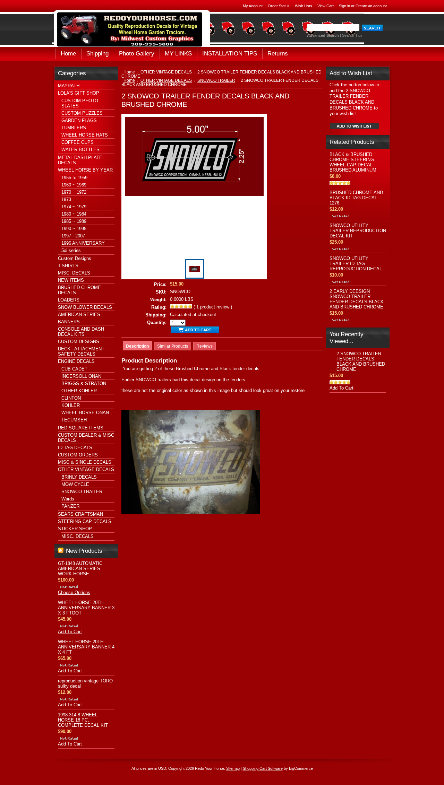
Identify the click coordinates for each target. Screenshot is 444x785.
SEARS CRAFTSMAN (80, 514)
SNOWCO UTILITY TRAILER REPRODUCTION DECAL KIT (358, 230)
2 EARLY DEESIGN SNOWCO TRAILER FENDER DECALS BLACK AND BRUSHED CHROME (357, 299)
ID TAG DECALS (75, 447)
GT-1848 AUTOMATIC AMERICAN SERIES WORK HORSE (80, 568)
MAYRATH (68, 85)
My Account (253, 6)
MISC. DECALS (74, 273)
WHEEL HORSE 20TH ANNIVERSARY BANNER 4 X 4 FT (86, 647)
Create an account (371, 6)
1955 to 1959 (74, 177)
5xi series (71, 250)
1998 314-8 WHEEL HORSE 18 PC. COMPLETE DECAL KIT (83, 720)
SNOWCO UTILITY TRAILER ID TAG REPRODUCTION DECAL (356, 263)
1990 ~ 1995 (73, 228)
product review (213, 306)
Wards (67, 498)
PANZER (70, 506)
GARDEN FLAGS (79, 120)
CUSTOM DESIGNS (78, 341)
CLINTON (71, 398)
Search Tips (352, 35)
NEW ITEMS (71, 280)
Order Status (279, 6)
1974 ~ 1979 (73, 206)
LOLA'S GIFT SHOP (78, 93)
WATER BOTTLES (80, 149)
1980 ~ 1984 (73, 214)
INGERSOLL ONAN (81, 376)
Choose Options (74, 592)
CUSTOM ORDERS (78, 454)
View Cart (325, 6)
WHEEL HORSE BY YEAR (85, 170)
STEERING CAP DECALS (84, 521)
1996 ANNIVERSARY (83, 243)
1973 (66, 199)
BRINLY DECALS (79, 477)
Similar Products (172, 346)
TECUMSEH (74, 419)
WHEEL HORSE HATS (84, 135)
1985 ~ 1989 (73, 221)
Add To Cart (70, 631)
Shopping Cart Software (263, 768)
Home (129, 72)
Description (137, 346)
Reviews (204, 346)
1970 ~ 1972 (73, 192)
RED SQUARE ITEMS (80, 427)
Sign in (344, 6)
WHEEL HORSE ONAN (85, 412)
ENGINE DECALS (76, 361)
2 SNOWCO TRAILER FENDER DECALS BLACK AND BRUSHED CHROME (360, 361)
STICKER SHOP (75, 528)
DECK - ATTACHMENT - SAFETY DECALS (82, 351)
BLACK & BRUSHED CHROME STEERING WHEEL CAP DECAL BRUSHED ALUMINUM (353, 162)
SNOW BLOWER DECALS (85, 307)
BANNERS (69, 321)
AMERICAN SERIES (79, 314)
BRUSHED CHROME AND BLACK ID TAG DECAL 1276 (356, 198)
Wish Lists (303, 6)
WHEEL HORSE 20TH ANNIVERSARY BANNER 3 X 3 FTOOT (86, 608)
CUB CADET (74, 369)
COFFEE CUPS (77, 142)
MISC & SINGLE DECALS (84, 462)
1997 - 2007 (73, 235)
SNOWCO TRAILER (81, 491)
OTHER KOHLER (79, 390)
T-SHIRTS (68, 265)
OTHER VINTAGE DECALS (86, 469)
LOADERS (68, 300)
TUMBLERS (73, 127)
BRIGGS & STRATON (83, 383)
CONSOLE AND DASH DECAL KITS (81, 331)
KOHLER (70, 405)
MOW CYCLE (75, 484)
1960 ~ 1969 (73, 184)
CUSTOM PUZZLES (82, 113)
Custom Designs (74, 258)
